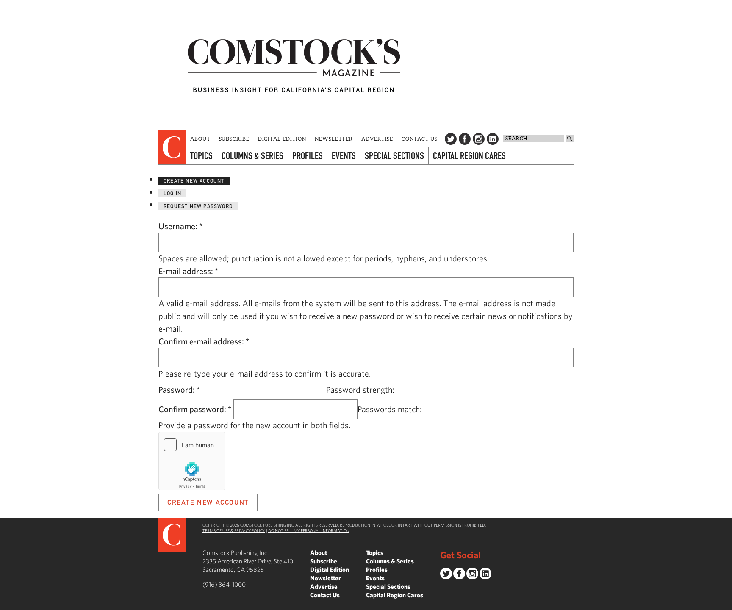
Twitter (451, 138)
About (200, 138)
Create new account (194, 180)
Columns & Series (252, 156)
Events (344, 156)
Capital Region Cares (469, 156)
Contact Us (420, 138)
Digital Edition (282, 138)
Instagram (479, 138)
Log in (172, 193)
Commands (6, 603)
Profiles (307, 156)
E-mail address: (188, 271)
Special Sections (394, 156)
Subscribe (234, 138)
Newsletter (334, 138)
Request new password (198, 206)
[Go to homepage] (294, 65)
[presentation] (172, 147)
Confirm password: (194, 409)
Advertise (377, 138)
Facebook (465, 138)
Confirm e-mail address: (203, 341)
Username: (180, 226)
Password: (179, 389)
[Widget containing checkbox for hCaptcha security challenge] (191, 461)
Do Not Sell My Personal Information (308, 530)
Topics (201, 156)
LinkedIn (493, 138)
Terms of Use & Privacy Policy (233, 530)
